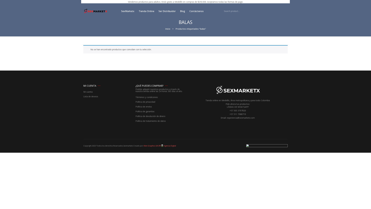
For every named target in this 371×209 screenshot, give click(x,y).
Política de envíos (144, 107)
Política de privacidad (145, 102)
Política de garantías (145, 111)
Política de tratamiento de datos (151, 121)
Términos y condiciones (147, 97)
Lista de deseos (90, 96)
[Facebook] (235, 123)
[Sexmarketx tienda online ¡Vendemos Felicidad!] (95, 11)
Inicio (167, 28)
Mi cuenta (88, 92)
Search (219, 11)
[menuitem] (127, 11)
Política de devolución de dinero (150, 116)
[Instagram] (240, 123)
